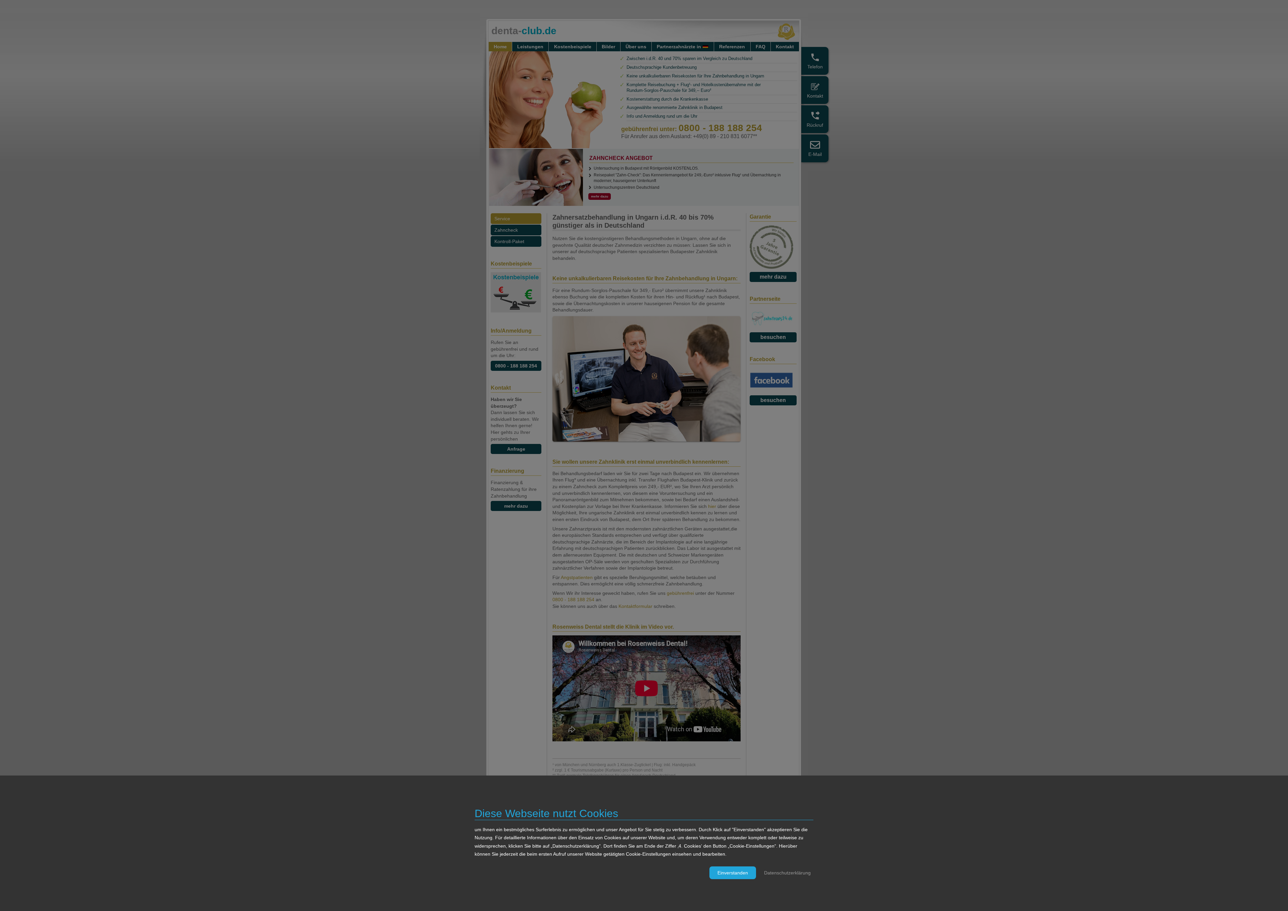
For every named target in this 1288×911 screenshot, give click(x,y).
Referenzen (732, 46)
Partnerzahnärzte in (679, 46)
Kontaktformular (635, 606)
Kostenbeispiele (572, 46)
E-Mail (815, 154)
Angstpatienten (577, 577)
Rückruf (815, 125)
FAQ (760, 46)
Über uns (636, 46)
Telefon (815, 66)
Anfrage (516, 449)
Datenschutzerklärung (787, 872)
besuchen (773, 337)
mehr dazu (516, 506)
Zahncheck (506, 230)
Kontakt (815, 96)
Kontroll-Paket (509, 241)
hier (712, 506)
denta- (523, 30)
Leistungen (530, 46)
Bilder (608, 46)
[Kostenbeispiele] (516, 311)
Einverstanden (732, 872)
